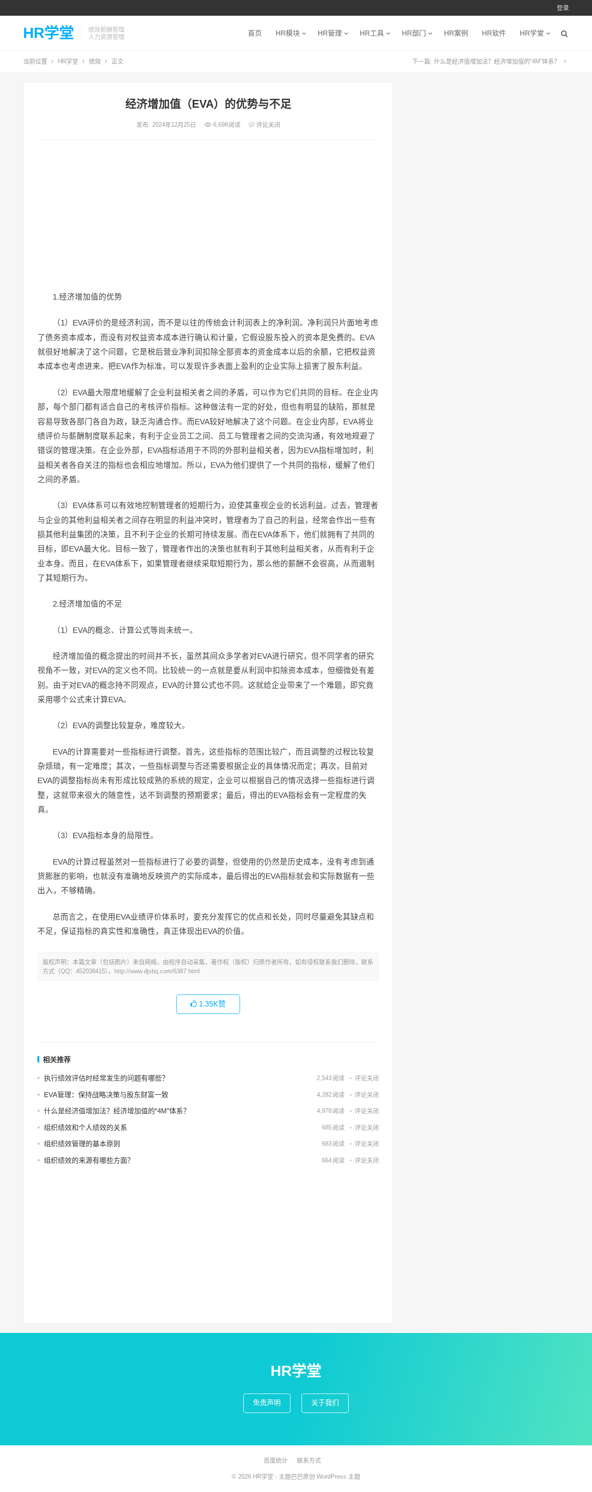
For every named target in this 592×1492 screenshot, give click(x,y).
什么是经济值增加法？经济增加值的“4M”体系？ (497, 61)
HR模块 (288, 33)
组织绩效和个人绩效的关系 (85, 1127)
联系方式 (309, 1460)
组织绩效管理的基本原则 (82, 1144)
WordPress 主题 (338, 1476)
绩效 (95, 61)
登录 (563, 7)
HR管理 (330, 33)
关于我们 (325, 1402)
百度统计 (276, 1460)
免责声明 (267, 1402)
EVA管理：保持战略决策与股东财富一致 (106, 1095)
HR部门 (414, 33)
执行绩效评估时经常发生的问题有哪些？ (106, 1078)
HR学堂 (48, 33)
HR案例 (456, 33)
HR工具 (372, 33)
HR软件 (494, 33)
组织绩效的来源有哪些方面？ (89, 1160)
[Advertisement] (208, 216)
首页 (255, 33)
